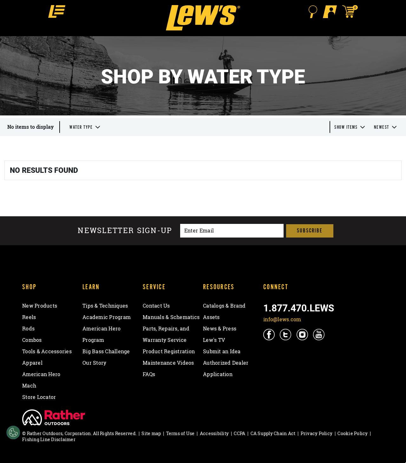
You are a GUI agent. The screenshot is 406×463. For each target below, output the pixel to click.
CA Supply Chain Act (273, 433)
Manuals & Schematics (171, 317)
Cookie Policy (352, 433)
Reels (29, 317)
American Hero (41, 374)
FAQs (149, 374)
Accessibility (214, 433)
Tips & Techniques (105, 305)
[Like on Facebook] (269, 334)
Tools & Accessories (47, 351)
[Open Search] (312, 11)
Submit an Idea (222, 351)
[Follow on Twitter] (286, 334)
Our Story (94, 362)
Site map (151, 433)
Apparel (32, 362)
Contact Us (156, 305)
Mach (29, 385)
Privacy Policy (317, 433)
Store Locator (39, 397)
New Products (39, 305)
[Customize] (13, 433)
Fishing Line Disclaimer (48, 439)
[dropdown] (85, 127)
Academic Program (106, 317)
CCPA (239, 433)
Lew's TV (214, 339)
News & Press (219, 328)
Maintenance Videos (168, 362)
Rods (28, 328)
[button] (56, 11)
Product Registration (169, 351)
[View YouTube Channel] (319, 334)
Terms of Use (180, 433)
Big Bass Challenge (106, 351)
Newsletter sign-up (125, 230)
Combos (32, 339)
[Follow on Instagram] (303, 334)
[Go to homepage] (203, 17)
